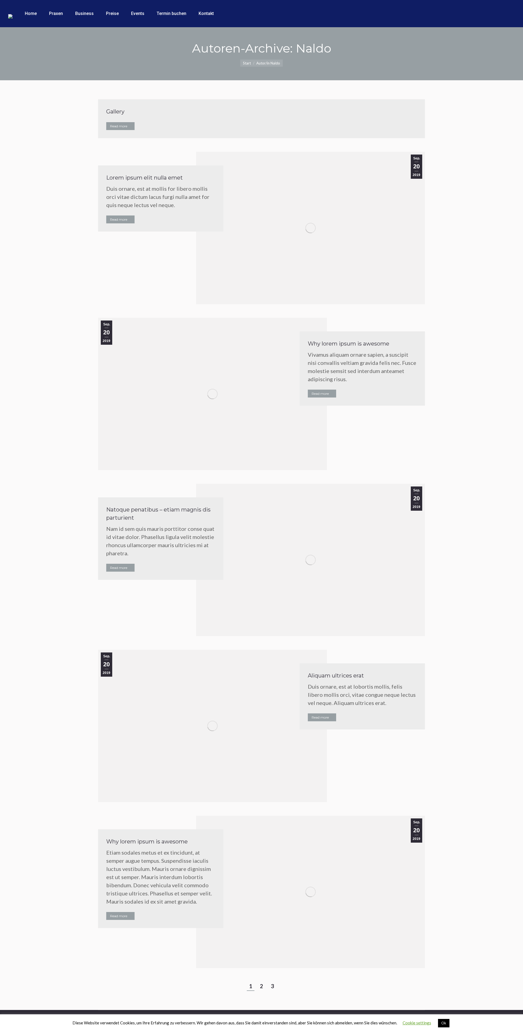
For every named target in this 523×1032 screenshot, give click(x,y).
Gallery (115, 111)
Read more (118, 126)
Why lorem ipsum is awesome (348, 343)
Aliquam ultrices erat (336, 675)
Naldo (313, 48)
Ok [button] (443, 1023)
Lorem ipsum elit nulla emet (144, 177)
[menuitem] (31, 14)
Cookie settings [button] (417, 1022)
